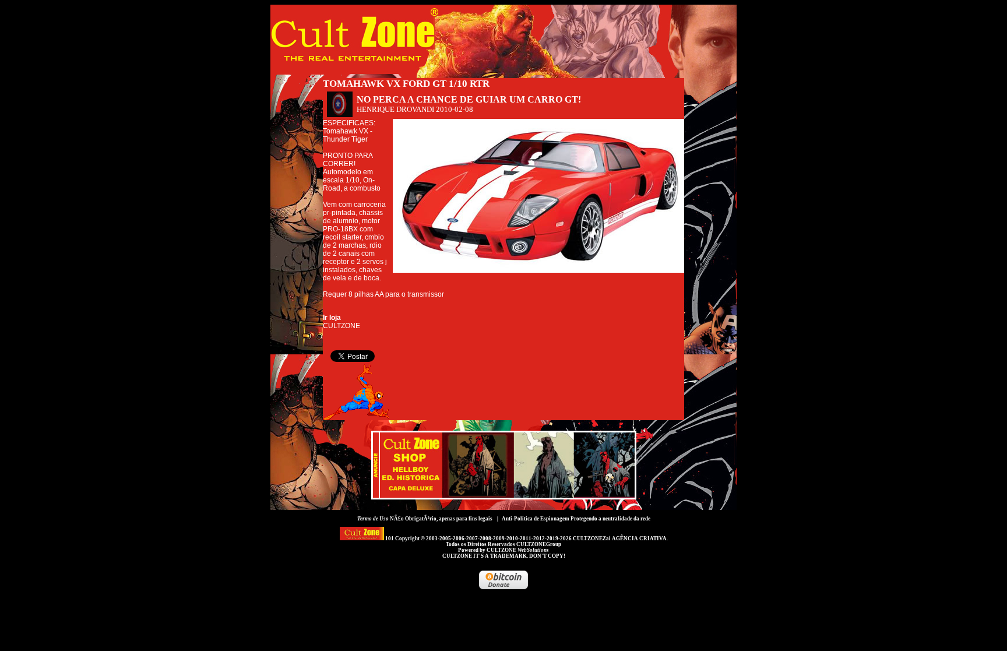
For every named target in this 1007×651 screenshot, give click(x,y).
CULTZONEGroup (538, 544)
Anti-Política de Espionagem (535, 519)
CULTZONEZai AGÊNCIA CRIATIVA (620, 538)
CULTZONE (518, 550)
